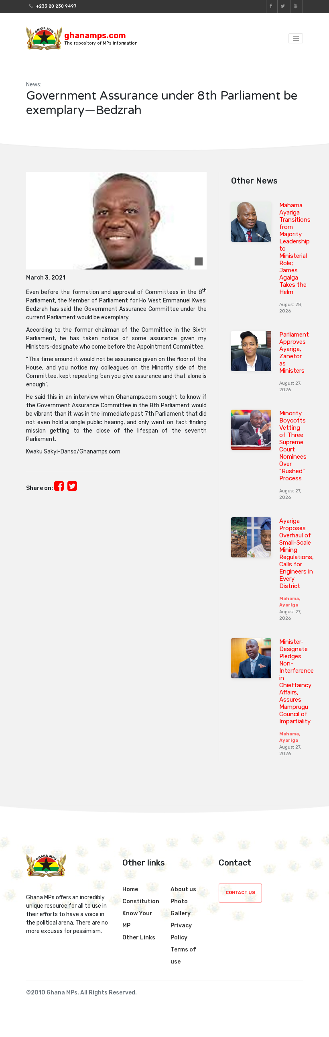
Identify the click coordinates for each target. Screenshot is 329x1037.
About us (183, 889)
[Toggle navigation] (295, 38)
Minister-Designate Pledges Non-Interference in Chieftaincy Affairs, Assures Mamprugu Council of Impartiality (296, 681)
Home (130, 889)
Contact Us (240, 892)
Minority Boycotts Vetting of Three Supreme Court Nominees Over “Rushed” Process (293, 446)
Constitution (140, 901)
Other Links (138, 937)
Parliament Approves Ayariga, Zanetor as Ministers (294, 352)
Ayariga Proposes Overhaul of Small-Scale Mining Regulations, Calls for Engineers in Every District (296, 553)
